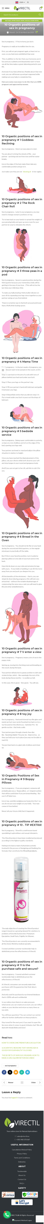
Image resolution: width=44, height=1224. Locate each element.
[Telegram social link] (27, 1072)
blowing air (27, 172)
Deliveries (22, 1162)
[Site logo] (22, 8)
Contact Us (22, 1179)
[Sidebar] (3, 370)
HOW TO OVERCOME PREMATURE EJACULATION (21, 1043)
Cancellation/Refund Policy (22, 1150)
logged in (14, 1098)
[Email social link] (15, 1072)
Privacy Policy (22, 1154)
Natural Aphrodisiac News (15, 20)
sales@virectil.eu (23, 1136)
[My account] (28, 2)
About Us (21, 1175)
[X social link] (10, 1072)
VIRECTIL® (14, 1215)
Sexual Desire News (32, 20)
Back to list (22, 1082)
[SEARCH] (39, 14)
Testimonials (22, 1171)
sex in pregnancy (10, 1066)
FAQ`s (22, 1183)
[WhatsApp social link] (21, 1072)
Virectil (12, 32)
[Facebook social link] (4, 1072)
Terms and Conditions (22, 1158)
